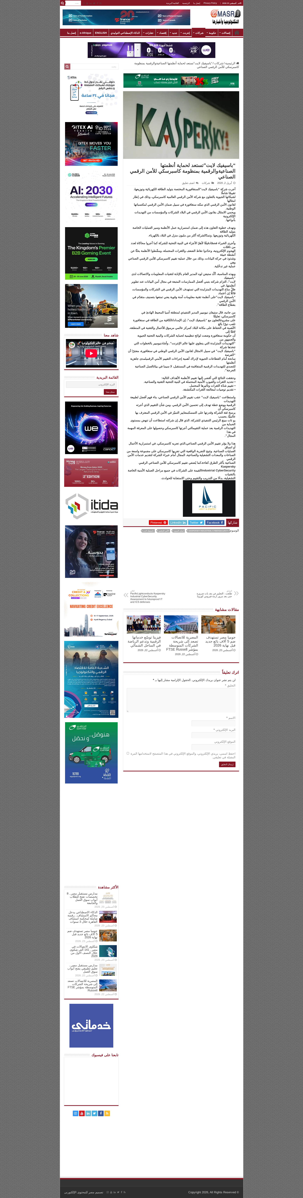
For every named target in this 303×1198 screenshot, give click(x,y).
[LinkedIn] (90, 3)
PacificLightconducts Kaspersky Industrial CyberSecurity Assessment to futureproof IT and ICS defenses (147, 596)
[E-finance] (126, 17)
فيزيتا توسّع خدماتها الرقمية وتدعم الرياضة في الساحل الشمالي (144, 641)
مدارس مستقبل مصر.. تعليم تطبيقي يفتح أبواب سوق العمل (82, 968)
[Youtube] (87, 3)
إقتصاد (162, 32)
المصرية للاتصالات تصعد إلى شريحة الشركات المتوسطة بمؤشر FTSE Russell (182, 643)
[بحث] (62, 3)
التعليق (230, 685)
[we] (151, 49)
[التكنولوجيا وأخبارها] (226, 16)
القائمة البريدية (172, 3)
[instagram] (83, 3)
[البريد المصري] (181, 80)
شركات (199, 32)
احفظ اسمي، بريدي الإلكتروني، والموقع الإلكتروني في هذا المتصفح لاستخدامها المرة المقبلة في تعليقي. (183, 755)
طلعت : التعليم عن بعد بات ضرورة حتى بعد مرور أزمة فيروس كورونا (214, 594)
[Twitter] (94, 3)
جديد (174, 32)
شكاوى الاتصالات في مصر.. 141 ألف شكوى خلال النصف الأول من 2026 (83, 951)
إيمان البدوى (179, 531)
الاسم (230, 718)
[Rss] (100, 3)
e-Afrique (85, 32)
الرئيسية (186, 3)
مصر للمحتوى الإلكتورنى (79, 1192)
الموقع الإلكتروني (224, 741)
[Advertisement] (181, 563)
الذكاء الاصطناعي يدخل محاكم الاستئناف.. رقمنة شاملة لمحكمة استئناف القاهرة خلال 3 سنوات (82, 917)
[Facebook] (97, 3)
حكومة (212, 32)
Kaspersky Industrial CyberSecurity (208, 531)
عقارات (149, 32)
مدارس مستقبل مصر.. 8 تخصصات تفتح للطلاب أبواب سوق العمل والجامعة (82, 898)
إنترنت (186, 32)
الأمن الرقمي (164, 531)
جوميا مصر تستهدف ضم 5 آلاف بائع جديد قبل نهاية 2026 (220, 641)
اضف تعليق (188, 182)
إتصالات (226, 32)
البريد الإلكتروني (224, 729)
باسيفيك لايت (148, 531)
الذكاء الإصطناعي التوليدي (125, 32)
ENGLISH (101, 32)
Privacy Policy (210, 3)
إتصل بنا (196, 3)
